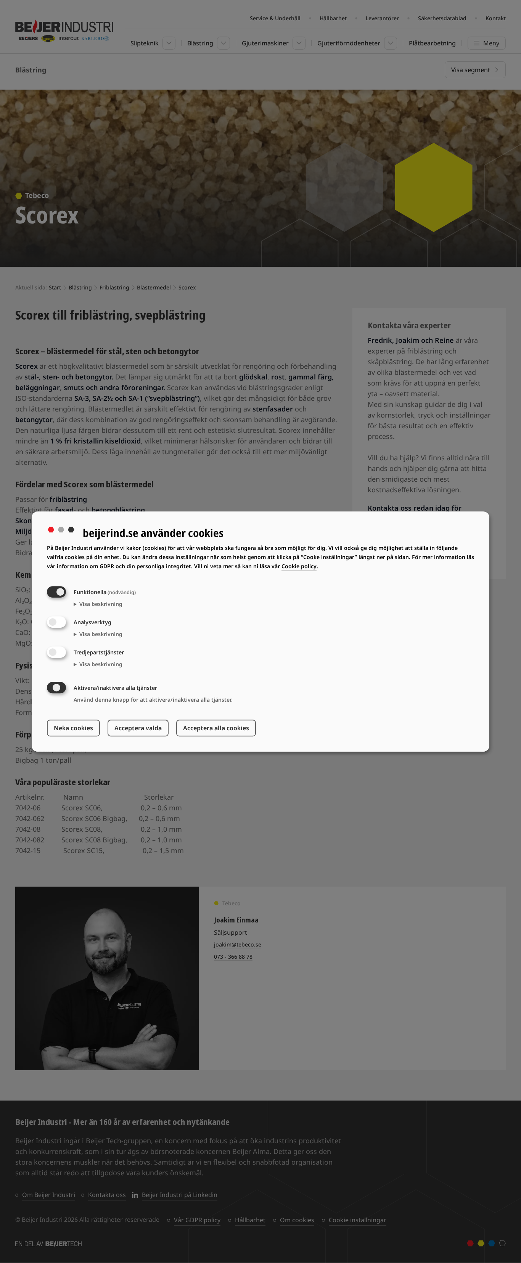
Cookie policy (299, 566)
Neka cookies (73, 728)
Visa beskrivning (100, 603)
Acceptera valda (138, 728)
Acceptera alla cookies (216, 728)
